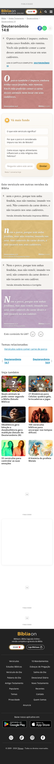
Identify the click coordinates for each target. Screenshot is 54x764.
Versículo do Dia (14, 672)
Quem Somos (40, 699)
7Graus (20, 748)
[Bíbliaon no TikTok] (22, 738)
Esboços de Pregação (40, 666)
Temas (14, 694)
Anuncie (27, 705)
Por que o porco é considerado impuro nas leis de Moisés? (21, 141)
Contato (40, 694)
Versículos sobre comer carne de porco (25, 349)
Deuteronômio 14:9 (41, 361)
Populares (14, 688)
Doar (31, 11)
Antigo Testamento (14, 683)
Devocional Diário (40, 677)
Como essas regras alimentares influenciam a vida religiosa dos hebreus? (22, 153)
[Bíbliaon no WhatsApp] (11, 738)
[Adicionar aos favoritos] (50, 28)
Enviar (43, 166)
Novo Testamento (40, 683)
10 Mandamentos (40, 661)
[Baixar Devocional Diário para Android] (15, 724)
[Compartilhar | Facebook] (39, 28)
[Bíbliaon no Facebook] (43, 738)
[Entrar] (40, 11)
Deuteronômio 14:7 (12, 361)
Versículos (14, 661)
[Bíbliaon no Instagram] (32, 738)
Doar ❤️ (17, 647)
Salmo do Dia (40, 672)
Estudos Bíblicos (14, 666)
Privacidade (14, 699)
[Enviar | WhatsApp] (44, 28)
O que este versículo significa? (21, 131)
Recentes (40, 688)
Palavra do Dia (14, 677)
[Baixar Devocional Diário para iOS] (40, 724)
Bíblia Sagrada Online (12, 13)
